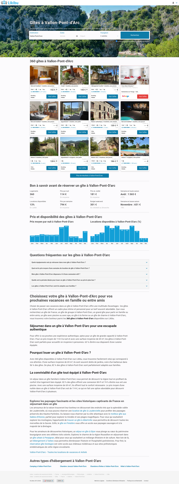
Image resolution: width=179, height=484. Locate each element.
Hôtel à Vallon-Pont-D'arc (130, 466)
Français (48, 481)
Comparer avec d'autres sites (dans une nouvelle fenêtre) (133, 41)
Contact (146, 481)
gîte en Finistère (67, 423)
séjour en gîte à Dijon (85, 431)
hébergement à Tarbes (43, 441)
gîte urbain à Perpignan (43, 437)
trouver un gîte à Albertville (79, 420)
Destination (34, 33)
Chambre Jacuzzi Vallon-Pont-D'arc (73, 466)
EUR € (59, 481)
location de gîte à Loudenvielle (86, 411)
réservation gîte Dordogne (42, 444)
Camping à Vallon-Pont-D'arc (40, 466)
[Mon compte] (175, 2)
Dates (62, 33)
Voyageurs (104, 33)
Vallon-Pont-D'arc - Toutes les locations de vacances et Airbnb (58, 452)
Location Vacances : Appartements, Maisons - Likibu (9, 2)
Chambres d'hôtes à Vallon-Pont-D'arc (104, 466)
